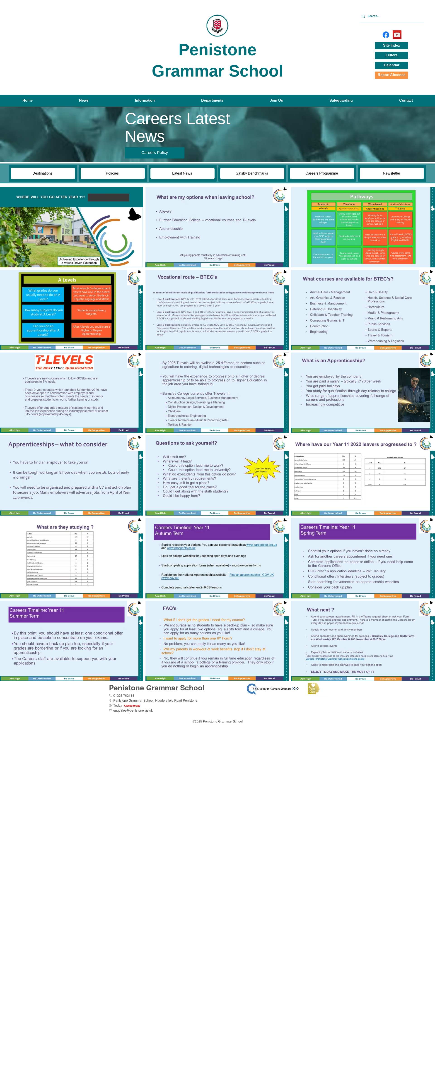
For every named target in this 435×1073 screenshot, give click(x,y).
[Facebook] (386, 34)
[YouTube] (397, 34)
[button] (84, 101)
